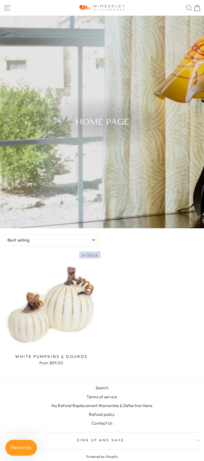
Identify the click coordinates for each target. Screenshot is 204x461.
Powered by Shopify (102, 456)
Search (102, 387)
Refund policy (102, 414)
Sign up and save (101, 440)
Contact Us (102, 423)
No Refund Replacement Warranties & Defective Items (102, 405)
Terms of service (102, 396)
